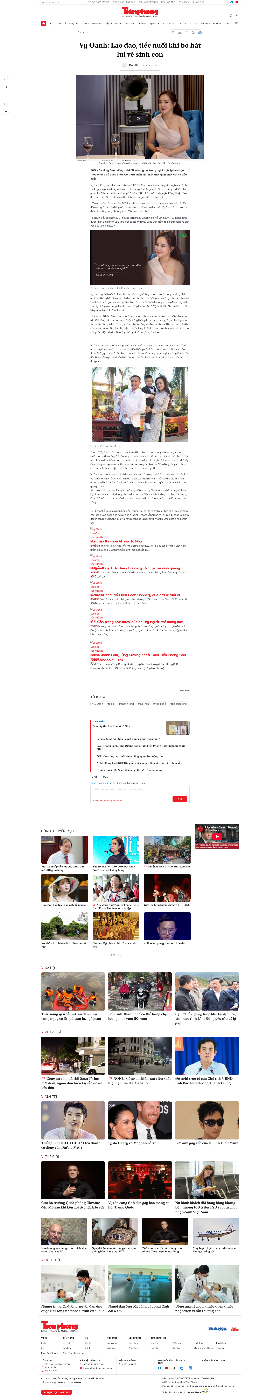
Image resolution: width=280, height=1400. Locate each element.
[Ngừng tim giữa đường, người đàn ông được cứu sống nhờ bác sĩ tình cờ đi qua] (73, 1284)
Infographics (159, 1338)
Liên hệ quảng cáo (91, 1360)
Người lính (154, 23)
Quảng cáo (198, 2)
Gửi (180, 799)
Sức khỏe (96, 23)
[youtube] (237, 2)
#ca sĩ (111, 703)
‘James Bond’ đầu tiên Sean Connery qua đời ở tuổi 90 (135, 595)
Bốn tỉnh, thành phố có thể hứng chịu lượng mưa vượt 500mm (138, 1016)
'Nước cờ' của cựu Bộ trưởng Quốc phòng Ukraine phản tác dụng (162, 1249)
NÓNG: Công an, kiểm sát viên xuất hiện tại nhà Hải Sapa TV (139, 1080)
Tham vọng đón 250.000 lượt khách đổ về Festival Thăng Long (114, 868)
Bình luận (6, 103)
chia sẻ (173, 32)
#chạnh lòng (126, 703)
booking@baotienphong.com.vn (97, 1368)
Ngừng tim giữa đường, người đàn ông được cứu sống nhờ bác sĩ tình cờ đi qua (72, 1308)
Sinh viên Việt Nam (148, 2)
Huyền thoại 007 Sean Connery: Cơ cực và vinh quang (135, 568)
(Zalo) (101, 1364)
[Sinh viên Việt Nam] (218, 1329)
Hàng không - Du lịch (204, 1348)
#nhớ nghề (159, 703)
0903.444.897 (129, 1364)
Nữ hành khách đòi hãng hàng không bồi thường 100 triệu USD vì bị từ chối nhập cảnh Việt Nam (206, 1207)
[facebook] (231, 2)
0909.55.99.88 (90, 1364)
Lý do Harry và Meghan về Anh (133, 1143)
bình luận (193, 32)
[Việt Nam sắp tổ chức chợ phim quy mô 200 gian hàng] (64, 850)
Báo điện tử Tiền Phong (140, 12)
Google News (200, 32)
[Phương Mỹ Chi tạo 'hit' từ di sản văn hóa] (116, 926)
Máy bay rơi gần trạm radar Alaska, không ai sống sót (215, 1249)
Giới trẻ (118, 23)
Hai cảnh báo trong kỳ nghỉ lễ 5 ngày (63, 905)
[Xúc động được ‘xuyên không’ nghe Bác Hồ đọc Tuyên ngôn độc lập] (116, 888)
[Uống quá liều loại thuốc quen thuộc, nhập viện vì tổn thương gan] (207, 1284)
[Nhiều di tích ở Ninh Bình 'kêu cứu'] (167, 850)
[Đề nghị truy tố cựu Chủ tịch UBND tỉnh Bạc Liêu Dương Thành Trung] (207, 1056)
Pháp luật (130, 23)
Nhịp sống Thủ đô (49, 1353)
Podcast (112, 1338)
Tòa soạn (184, 2)
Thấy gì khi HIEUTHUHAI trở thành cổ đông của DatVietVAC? (70, 1145)
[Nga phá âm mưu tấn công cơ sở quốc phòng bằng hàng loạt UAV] (115, 1231)
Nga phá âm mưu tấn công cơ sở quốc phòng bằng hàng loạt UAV (114, 1249)
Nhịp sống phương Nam (74, 1353)
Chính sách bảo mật (213, 1360)
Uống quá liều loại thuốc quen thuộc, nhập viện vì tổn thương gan (204, 1308)
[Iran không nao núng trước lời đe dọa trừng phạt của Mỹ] (64, 1231)
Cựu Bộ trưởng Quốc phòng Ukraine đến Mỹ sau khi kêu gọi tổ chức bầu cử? (73, 1205)
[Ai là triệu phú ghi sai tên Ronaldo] (167, 926)
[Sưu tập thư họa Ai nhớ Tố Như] (178, 728)
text (180, 32)
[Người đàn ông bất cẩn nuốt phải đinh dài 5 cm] (140, 1284)
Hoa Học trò (168, 2)
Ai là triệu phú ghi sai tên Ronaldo (165, 943)
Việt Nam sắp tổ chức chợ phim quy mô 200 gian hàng (63, 868)
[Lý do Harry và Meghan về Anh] (140, 1120)
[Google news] (192, 1368)
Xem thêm (236, 23)
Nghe (6, 79)
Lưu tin (6, 95)
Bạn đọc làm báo (58, 1392)
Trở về (6, 112)
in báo (186, 32)
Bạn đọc (176, 1348)
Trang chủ (43, 23)
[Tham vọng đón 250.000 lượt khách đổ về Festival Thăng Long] (116, 850)
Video (227, 23)
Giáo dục (193, 23)
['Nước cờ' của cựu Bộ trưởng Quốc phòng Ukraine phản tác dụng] (165, 1231)
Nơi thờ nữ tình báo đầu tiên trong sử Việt (64, 945)
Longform (135, 1338)
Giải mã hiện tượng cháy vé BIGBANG (167, 905)
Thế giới (108, 23)
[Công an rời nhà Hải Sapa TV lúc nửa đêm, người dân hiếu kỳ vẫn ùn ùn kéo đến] (73, 1056)
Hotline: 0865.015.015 (98, 2)
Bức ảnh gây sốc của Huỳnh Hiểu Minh (206, 1143)
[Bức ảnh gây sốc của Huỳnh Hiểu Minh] (207, 1120)
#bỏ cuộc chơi (178, 703)
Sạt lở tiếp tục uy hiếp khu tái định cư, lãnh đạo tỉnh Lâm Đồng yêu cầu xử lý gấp (205, 1018)
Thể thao (142, 23)
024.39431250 (51, 1370)
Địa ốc (86, 23)
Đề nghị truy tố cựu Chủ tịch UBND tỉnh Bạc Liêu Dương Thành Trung (204, 1080)
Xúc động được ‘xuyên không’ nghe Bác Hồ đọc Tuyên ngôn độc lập (116, 906)
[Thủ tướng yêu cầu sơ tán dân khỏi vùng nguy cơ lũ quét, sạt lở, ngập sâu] (73, 991)
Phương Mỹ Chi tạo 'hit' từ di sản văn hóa (115, 945)
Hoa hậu (217, 23)
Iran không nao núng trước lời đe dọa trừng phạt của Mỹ (64, 1249)
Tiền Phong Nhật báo (124, 2)
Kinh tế (62, 23)
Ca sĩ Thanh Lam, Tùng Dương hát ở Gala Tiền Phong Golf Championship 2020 (141, 747)
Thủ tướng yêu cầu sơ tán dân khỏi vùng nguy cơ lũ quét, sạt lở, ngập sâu (71, 1016)
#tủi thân (143, 703)
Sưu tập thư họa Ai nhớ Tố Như (116, 541)
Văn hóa (172, 23)
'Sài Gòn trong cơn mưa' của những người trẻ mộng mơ (136, 621)
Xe (164, 23)
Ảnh (87, 1338)
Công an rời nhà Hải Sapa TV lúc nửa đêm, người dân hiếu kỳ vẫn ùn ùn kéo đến (71, 1083)
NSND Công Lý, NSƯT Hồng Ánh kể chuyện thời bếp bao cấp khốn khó (139, 763)
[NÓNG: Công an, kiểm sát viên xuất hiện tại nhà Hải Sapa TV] (140, 1056)
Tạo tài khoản (115, 782)
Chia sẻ (6, 87)
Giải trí (183, 23)
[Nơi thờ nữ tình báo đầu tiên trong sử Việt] (64, 926)
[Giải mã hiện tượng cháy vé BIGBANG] (167, 888)
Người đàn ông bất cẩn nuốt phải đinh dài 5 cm (138, 1308)
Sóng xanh (74, 23)
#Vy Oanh (97, 703)
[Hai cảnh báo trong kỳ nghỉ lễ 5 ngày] (64, 888)
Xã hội (53, 23)
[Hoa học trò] (235, 1329)
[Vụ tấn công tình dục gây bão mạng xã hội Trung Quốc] (140, 1180)
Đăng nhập (96, 782)
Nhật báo (68, 1338)
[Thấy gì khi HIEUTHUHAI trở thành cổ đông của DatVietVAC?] (73, 1120)
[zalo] (183, 1368)
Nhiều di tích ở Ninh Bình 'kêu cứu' (168, 866)
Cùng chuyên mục (57, 831)
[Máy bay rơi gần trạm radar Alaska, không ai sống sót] (216, 1231)
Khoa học (205, 23)
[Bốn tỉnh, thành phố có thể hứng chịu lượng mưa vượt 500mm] (140, 991)
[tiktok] (175, 1368)
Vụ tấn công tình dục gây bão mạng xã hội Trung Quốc (138, 1205)
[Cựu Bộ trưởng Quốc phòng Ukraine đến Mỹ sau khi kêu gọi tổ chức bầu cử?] (73, 1180)
